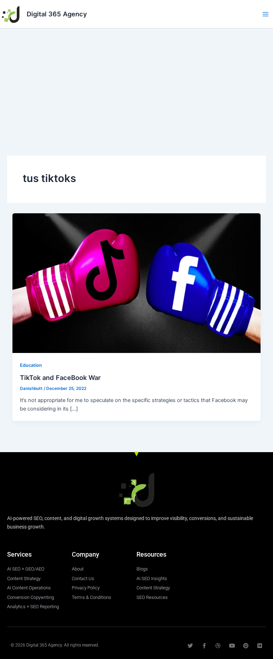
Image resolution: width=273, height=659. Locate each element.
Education (31, 365)
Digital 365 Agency (57, 14)
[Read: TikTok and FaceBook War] (136, 283)
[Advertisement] (136, 82)
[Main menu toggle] (265, 14)
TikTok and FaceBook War (60, 377)
